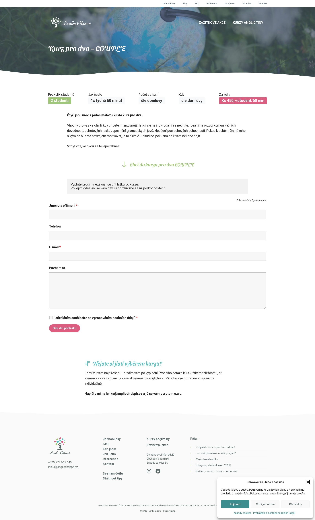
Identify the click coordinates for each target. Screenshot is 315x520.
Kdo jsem (230, 3)
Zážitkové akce (212, 22)
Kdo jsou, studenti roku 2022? (214, 465)
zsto (173, 511)
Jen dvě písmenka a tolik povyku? (216, 453)
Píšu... (194, 438)
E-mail (55, 247)
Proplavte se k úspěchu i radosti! (215, 447)
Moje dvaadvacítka (207, 459)
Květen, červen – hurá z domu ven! (216, 471)
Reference (212, 3)
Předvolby (295, 504)
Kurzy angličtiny (248, 22)
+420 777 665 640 (60, 462)
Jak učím (246, 3)
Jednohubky (168, 3)
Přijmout (235, 504)
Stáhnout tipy (112, 478)
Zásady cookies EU (157, 462)
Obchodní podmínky (158, 458)
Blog (185, 3)
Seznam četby (113, 473)
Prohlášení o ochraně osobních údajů (274, 512)
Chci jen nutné (265, 504)
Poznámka (57, 268)
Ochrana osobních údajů (160, 454)
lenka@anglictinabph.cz (124, 393)
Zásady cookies (242, 512)
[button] (308, 482)
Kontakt (263, 3)
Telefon (55, 226)
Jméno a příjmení (63, 205)
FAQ (197, 3)
